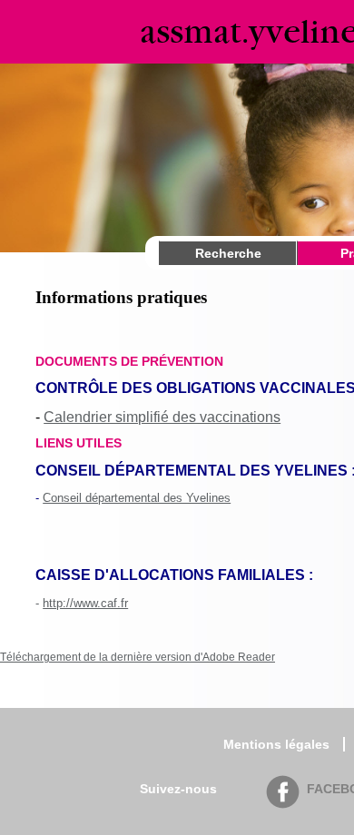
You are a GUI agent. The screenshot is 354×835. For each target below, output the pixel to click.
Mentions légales (276, 744)
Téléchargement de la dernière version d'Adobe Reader (137, 657)
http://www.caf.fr (85, 603)
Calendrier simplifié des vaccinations (162, 417)
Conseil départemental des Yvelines (137, 498)
